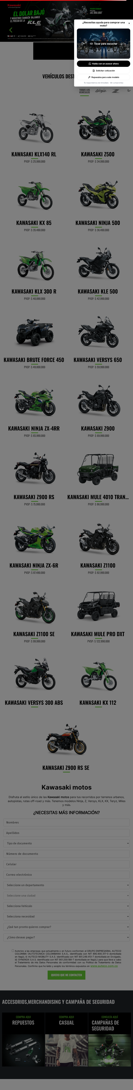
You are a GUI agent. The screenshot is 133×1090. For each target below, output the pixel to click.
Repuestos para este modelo (105, 77)
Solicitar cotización (105, 70)
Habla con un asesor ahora (105, 63)
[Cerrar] (129, 23)
